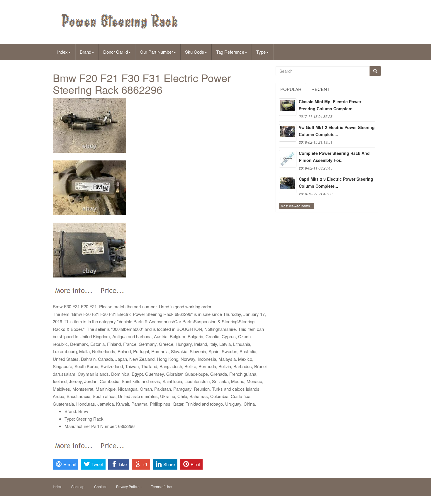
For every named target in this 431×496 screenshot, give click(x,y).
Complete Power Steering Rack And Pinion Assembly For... (334, 156)
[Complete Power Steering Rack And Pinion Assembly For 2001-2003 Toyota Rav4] (287, 158)
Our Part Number (156, 52)
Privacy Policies (128, 486)
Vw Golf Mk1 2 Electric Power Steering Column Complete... (337, 130)
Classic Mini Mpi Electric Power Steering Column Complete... (330, 105)
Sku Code (194, 52)
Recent (320, 89)
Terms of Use (161, 486)
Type (261, 52)
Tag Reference (230, 52)
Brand (85, 52)
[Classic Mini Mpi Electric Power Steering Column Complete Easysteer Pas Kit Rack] (287, 107)
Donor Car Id (115, 52)
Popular (290, 89)
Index (62, 52)
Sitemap (77, 486)
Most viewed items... (297, 205)
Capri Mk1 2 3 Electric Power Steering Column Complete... (336, 182)
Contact (100, 486)
